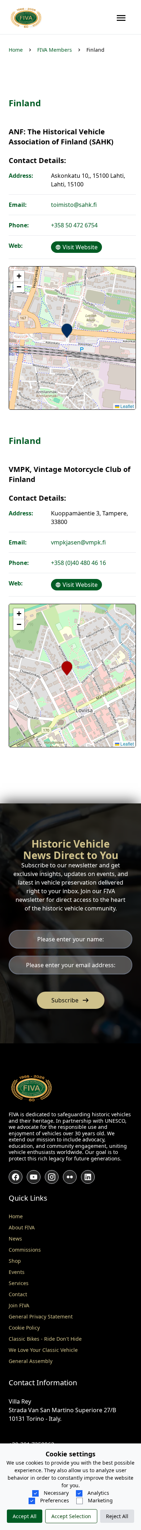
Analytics (97, 1492)
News (15, 1238)
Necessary (55, 1492)
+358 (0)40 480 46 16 (78, 563)
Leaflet (126, 406)
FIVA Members (54, 49)
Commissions (25, 1249)
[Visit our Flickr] (70, 1177)
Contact (18, 1294)
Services (19, 1283)
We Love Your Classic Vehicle (43, 1349)
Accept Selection (71, 1516)
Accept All (25, 1516)
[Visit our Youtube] (33, 1177)
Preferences (54, 1500)
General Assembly (30, 1361)
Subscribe (70, 1000)
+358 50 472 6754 (74, 225)
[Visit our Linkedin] (88, 1177)
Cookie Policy (24, 1327)
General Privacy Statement (41, 1316)
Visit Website (79, 247)
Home (16, 49)
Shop (15, 1260)
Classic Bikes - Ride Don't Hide (45, 1338)
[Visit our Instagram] (52, 1177)
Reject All (117, 1516)
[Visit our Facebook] (15, 1177)
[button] (66, 331)
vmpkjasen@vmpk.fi (78, 542)
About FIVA (22, 1227)
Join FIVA (19, 1305)
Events (17, 1272)
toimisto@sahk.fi (74, 205)
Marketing (99, 1500)
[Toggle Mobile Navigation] (121, 18)
